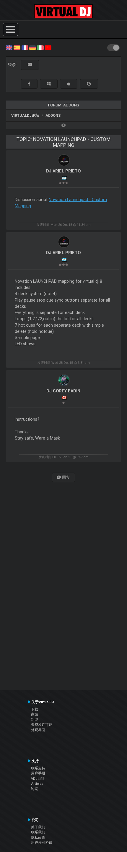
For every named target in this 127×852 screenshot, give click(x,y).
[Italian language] (40, 47)
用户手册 (38, 773)
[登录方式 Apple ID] (68, 84)
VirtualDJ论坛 (25, 115)
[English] (9, 47)
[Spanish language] (17, 47)
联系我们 (38, 832)
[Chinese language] (48, 47)
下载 (34, 709)
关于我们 (38, 827)
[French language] (25, 47)
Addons (53, 115)
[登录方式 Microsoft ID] (49, 84)
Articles (37, 784)
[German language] (32, 47)
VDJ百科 (38, 779)
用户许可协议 (41, 843)
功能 (34, 720)
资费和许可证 (41, 725)
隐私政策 (38, 837)
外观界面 (38, 730)
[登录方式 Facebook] (29, 84)
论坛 (34, 789)
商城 (34, 714)
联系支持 (38, 768)
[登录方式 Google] (89, 84)
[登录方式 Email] (30, 65)
